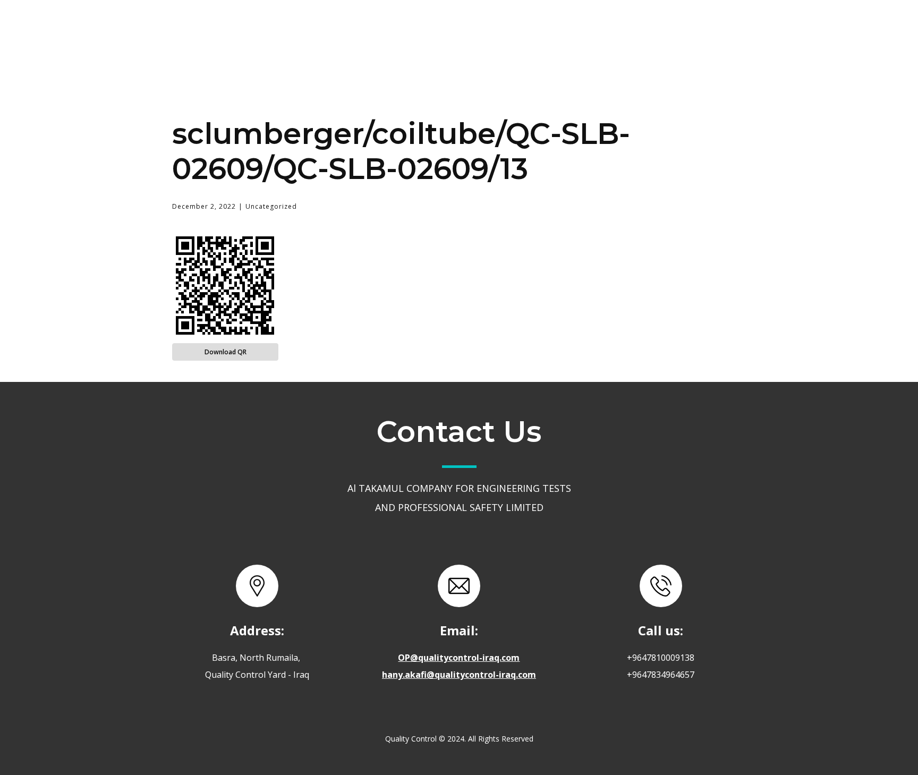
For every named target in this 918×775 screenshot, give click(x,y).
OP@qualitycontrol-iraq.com (459, 657)
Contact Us (616, 28)
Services (533, 28)
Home (403, 28)
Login (689, 28)
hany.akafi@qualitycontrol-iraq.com (459, 674)
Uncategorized (271, 206)
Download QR (225, 351)
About (466, 28)
